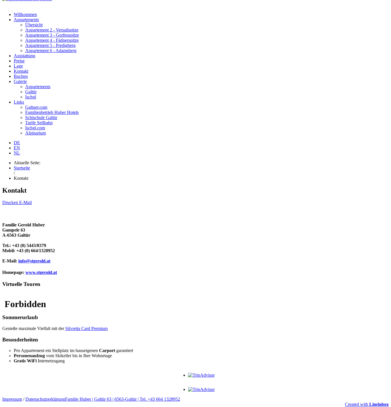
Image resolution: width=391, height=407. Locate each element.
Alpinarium (35, 133)
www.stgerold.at (41, 272)
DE (17, 142)
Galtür (31, 91)
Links (19, 102)
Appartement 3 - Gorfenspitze (52, 35)
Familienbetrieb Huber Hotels (52, 112)
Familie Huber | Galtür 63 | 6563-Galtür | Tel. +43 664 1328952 (122, 399)
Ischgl (30, 96)
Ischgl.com (35, 127)
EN (17, 147)
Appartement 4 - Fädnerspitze (52, 40)
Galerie (20, 81)
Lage (18, 66)
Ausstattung (24, 55)
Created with (367, 404)
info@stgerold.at (34, 260)
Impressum (12, 399)
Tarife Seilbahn (39, 122)
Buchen (21, 76)
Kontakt (21, 71)
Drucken (10, 202)
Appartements (26, 19)
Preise (19, 60)
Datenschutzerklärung (45, 399)
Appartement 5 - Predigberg (50, 45)
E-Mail (25, 202)
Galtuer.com (36, 107)
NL (17, 153)
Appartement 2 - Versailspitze (51, 29)
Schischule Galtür (41, 117)
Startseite (22, 167)
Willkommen (25, 14)
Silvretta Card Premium (86, 328)
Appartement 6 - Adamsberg (50, 50)
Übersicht (34, 24)
